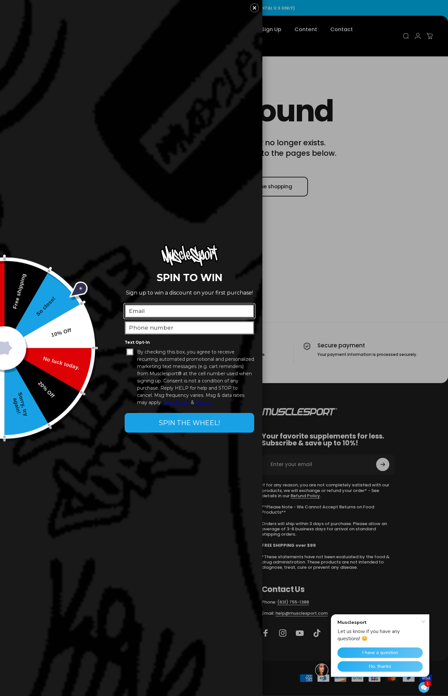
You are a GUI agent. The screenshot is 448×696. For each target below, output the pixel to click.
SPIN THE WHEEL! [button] (189, 423)
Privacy (203, 402)
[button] (423, 687)
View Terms (176, 402)
